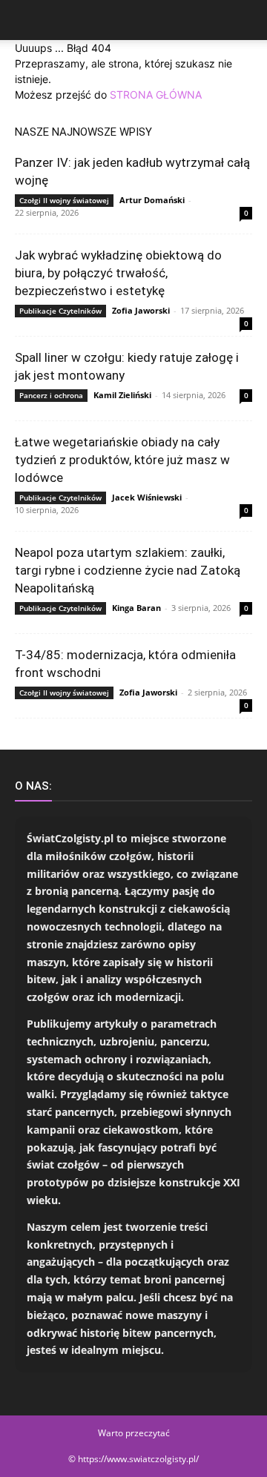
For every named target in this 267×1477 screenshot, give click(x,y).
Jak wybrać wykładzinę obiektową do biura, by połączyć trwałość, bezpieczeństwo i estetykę (118, 273)
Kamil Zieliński (122, 394)
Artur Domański (152, 199)
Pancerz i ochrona (51, 395)
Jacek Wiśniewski (147, 497)
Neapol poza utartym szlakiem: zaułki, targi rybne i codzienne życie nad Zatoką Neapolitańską (127, 570)
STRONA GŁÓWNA (156, 94)
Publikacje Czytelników (60, 310)
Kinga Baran (136, 607)
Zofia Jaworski (141, 310)
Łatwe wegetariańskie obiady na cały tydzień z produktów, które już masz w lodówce (122, 459)
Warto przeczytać (134, 1433)
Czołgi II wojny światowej (64, 200)
